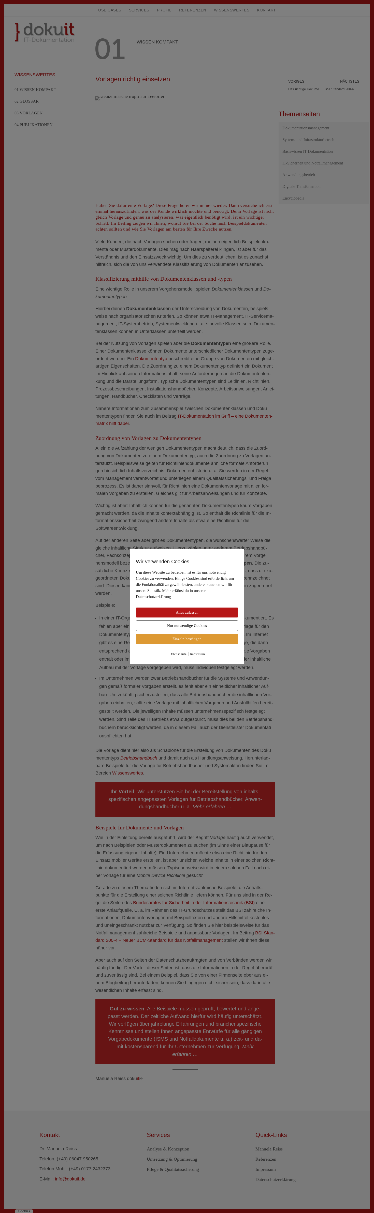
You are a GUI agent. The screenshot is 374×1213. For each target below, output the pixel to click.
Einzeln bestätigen (187, 639)
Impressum (197, 654)
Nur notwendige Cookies (187, 626)
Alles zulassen (187, 612)
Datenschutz (177, 654)
